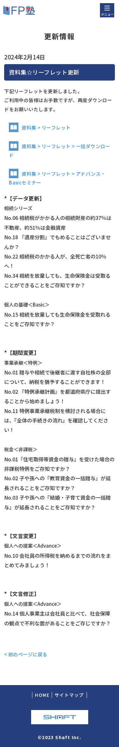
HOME (42, 695)
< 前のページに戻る (26, 654)
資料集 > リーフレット (46, 127)
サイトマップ (69, 695)
